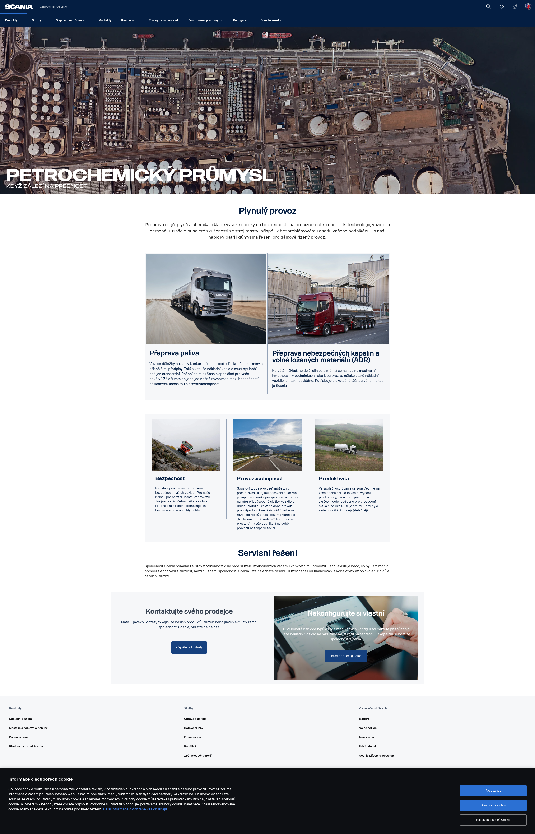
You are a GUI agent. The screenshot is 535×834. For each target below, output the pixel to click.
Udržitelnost (367, 746)
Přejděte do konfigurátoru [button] (346, 656)
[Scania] (19, 6)
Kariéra (364, 719)
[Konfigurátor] (515, 6)
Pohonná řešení (19, 737)
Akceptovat (493, 790)
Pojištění (190, 746)
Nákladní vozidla (20, 719)
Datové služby (193, 728)
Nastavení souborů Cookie (493, 820)
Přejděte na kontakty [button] (189, 647)
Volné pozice (368, 728)
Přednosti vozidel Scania (26, 746)
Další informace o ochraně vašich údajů (135, 809)
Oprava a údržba (195, 719)
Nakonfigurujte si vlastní (346, 613)
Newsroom (366, 737)
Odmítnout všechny (493, 805)
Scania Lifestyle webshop (376, 755)
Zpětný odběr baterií (198, 755)
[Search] (488, 6)
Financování (192, 737)
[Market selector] (501, 6)
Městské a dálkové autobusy (28, 728)
